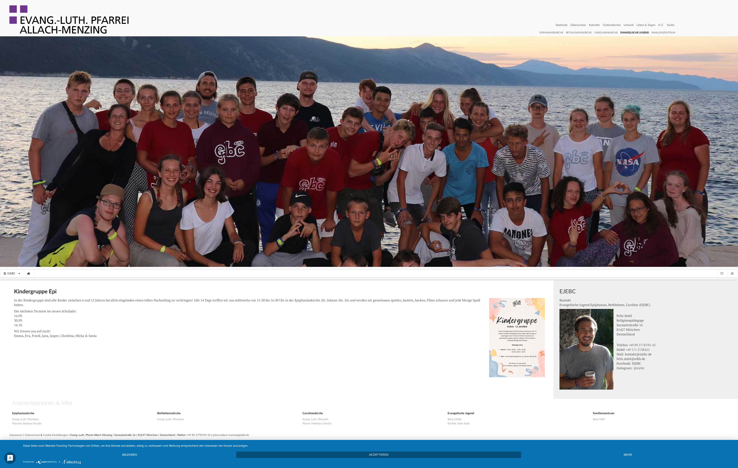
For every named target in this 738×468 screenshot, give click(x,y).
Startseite (562, 25)
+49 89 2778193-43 (642, 345)
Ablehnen (129, 454)
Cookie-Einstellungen (55, 435)
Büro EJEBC (455, 419)
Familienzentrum (663, 33)
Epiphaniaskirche (551, 33)
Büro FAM (599, 419)
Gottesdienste (612, 25)
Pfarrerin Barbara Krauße (27, 423)
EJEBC (567, 292)
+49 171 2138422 (638, 350)
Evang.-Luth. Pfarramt (315, 419)
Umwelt (629, 25)
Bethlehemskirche (579, 33)
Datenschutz (578, 25)
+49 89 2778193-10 (198, 435)
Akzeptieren (378, 454)
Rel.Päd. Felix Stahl (459, 423)
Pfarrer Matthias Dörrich (317, 423)
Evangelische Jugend (634, 33)
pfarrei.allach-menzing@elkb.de (231, 435)
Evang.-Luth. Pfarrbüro (25, 419)
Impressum (15, 435)
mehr (628, 454)
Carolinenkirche (606, 33)
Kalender (594, 25)
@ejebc (639, 368)
